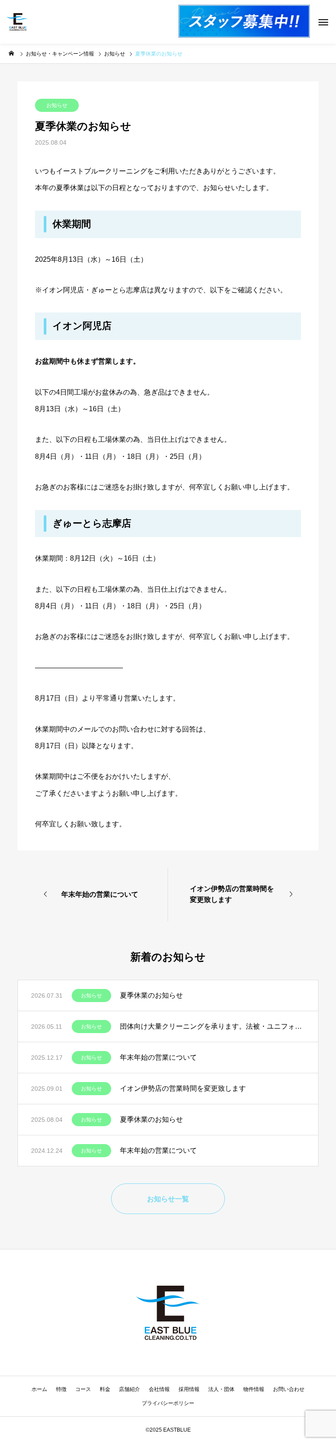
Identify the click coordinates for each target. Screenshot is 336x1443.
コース (83, 1389)
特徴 (61, 1389)
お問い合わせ (288, 1389)
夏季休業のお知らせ (151, 995)
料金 (105, 1389)
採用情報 (189, 1389)
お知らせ (56, 105)
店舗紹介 (129, 1389)
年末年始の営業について (158, 1057)
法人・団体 (221, 1389)
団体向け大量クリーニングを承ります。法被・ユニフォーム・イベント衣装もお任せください (212, 1026)
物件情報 (253, 1389)
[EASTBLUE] (17, 22)
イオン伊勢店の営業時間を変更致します (183, 1088)
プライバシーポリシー (168, 1403)
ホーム (39, 1389)
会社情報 (159, 1389)
